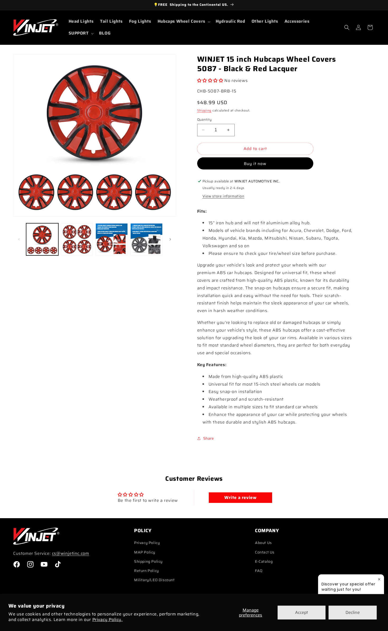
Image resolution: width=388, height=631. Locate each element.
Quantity (204, 119)
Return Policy (146, 571)
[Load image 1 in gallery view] (42, 239)
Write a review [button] (240, 497)
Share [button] (208, 438)
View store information (223, 196)
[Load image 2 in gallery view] (77, 239)
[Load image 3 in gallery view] (112, 239)
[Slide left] (19, 239)
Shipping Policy (148, 561)
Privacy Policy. (107, 619)
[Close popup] (379, 579)
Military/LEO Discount (154, 580)
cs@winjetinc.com (70, 553)
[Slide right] (170, 239)
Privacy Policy (147, 543)
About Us (263, 543)
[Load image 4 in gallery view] (146, 239)
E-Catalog (264, 561)
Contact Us (265, 552)
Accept (301, 612)
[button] (183, 21)
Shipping (204, 110)
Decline (353, 612)
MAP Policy (144, 552)
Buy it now (255, 164)
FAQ (259, 571)
